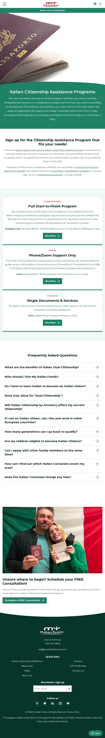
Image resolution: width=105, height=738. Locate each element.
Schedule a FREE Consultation (22, 600)
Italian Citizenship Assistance (27, 661)
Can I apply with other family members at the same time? (43, 452)
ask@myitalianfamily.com (53, 649)
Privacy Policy (73, 712)
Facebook (37, 703)
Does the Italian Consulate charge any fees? (38, 477)
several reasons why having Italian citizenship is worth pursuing (49, 150)
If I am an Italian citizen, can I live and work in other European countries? (43, 420)
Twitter (45, 703)
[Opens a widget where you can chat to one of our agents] (95, 733)
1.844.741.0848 (52, 643)
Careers (78, 661)
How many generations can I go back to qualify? (41, 431)
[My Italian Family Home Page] (51, 4)
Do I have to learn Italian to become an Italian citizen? (45, 386)
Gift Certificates (78, 666)
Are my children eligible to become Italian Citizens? (43, 441)
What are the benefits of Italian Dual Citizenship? (42, 367)
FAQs (27, 670)
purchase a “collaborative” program (70, 171)
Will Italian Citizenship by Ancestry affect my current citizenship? (45, 407)
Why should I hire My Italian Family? (32, 376)
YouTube (68, 703)
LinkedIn (52, 703)
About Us (27, 675)
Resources (27, 666)
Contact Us (78, 670)
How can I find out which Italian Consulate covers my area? (45, 465)
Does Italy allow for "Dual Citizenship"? (34, 395)
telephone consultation (50, 175)
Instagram (60, 703)
